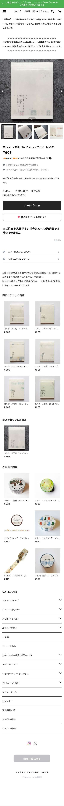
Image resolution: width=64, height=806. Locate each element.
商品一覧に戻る (32, 758)
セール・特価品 (9, 728)
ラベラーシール (9, 692)
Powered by (28, 777)
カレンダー (7, 701)
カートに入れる (32, 205)
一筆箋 (5, 637)
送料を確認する (31, 165)
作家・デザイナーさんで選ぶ (15, 673)
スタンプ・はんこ (10, 664)
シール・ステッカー (11, 609)
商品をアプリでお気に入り (33, 217)
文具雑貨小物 (9, 710)
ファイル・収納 (9, 719)
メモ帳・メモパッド (10, 618)
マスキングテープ (10, 600)
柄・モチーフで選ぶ (11, 682)
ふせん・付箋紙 (9, 628)
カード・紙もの (9, 646)
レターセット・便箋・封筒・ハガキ (17, 655)
